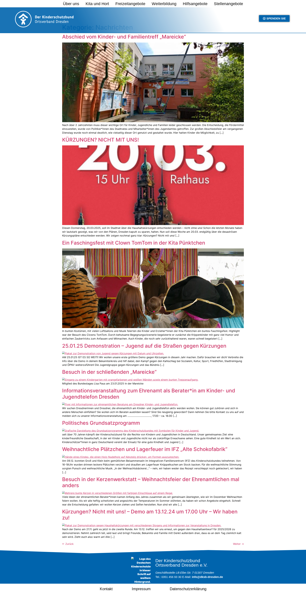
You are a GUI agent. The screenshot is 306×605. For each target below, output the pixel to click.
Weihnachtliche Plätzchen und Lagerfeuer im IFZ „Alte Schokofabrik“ (144, 449)
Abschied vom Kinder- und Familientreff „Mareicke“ (124, 37)
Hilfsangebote (195, 3)
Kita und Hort (97, 3)
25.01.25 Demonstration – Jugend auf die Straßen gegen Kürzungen (144, 346)
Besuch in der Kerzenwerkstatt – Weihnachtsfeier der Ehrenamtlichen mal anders (150, 482)
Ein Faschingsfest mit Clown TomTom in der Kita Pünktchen (133, 243)
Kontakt (106, 589)
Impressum (141, 589)
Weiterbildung (164, 3)
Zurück (68, 543)
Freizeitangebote (130, 3)
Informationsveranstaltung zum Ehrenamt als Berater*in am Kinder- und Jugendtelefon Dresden (148, 393)
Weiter (238, 543)
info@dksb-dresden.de (207, 577)
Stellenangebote (228, 3)
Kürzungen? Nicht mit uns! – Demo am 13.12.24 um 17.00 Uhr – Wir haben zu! (149, 514)
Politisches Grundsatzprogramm (101, 423)
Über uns (71, 3)
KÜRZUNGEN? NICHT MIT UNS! (100, 140)
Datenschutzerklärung (188, 589)
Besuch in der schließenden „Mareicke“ (109, 372)
